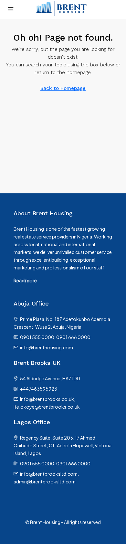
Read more (25, 280)
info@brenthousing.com (46, 347)
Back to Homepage (63, 88)
